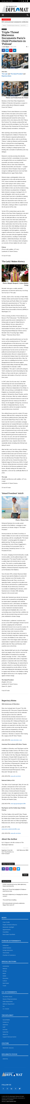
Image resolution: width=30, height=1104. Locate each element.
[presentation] (25, 20)
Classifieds (6, 932)
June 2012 (23, 25)
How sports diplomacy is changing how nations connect (15, 895)
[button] (27, 15)
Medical (5, 968)
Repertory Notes (6, 76)
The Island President (17, 74)
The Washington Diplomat (13, 25)
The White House (7, 996)
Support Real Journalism (9, 1037)
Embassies (6, 945)
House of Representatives (10, 999)
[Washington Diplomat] (15, 8)
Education (5, 978)
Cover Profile (6, 922)
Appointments (7, 929)
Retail (4, 973)
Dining (4, 971)
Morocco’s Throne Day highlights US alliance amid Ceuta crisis (14, 890)
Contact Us (6, 1022)
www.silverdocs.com (16, 740)
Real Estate (6, 983)
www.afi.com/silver (16, 776)
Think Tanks (6, 952)
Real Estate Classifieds (9, 934)
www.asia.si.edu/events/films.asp (11, 829)
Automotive (6, 966)
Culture (5, 981)
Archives (5, 1029)
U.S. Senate (6, 1009)
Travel (4, 985)
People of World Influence (10, 924)
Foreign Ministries (8, 950)
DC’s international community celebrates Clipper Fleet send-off (14, 904)
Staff (4, 1027)
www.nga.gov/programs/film (18, 803)
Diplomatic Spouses (8, 1048)
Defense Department (8, 1004)
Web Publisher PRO (11, 1101)
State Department (8, 1001)
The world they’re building (9, 900)
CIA (3, 1006)
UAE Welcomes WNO (22, 850)
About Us (5, 1034)
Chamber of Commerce (9, 955)
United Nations (7, 948)
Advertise (5, 1024)
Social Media (6, 1020)
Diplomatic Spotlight (8, 927)
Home (4, 25)
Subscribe (5, 1032)
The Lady (4, 74)
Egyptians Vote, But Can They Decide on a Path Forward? (8, 851)
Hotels (4, 976)
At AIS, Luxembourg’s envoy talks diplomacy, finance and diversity (14, 885)
